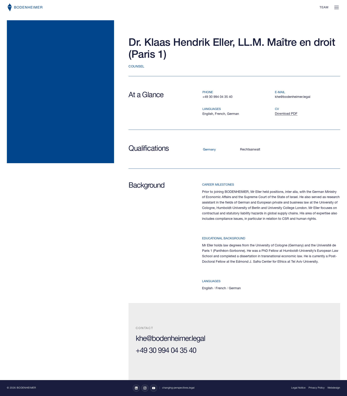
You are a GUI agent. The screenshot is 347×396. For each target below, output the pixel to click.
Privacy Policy (317, 388)
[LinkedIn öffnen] (136, 388)
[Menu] (336, 7)
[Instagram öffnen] (145, 388)
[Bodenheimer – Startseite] (25, 7)
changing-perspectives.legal (178, 388)
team (324, 7)
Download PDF (286, 114)
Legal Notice (298, 388)
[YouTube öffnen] (153, 388)
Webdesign (333, 388)
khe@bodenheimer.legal (292, 97)
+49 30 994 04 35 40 (217, 97)
